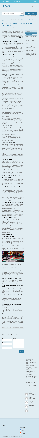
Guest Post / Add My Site (16, 1)
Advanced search (21, 15)
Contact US (7, 1)
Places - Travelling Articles (13, 19)
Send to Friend (5, 327)
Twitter (23, 430)
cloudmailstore (31, 405)
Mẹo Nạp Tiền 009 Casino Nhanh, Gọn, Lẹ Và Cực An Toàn (31, 50)
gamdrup (6, 27)
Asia (18, 19)
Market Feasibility (29, 374)
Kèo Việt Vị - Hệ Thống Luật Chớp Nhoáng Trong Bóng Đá (31, 42)
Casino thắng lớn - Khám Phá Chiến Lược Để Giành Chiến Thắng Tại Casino (31, 46)
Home (3, 1)
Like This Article (30, 31)
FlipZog (6, 5)
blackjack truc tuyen (19, 327)
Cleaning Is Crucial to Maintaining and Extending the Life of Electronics (31, 368)
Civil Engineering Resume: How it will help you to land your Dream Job (31, 377)
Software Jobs (28, 380)
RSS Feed (23, 433)
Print (36, 27)
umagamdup (31, 397)
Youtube (23, 432)
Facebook (23, 429)
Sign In (35, 1)
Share (10, 327)
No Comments (22, 27)
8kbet (15, 327)
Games (17, 27)
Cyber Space (31, 409)
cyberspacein (31, 401)
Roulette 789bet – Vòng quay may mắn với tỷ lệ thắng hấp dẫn (31, 37)
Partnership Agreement (30, 365)
